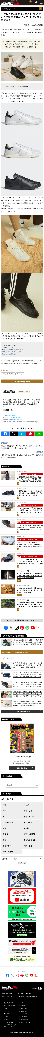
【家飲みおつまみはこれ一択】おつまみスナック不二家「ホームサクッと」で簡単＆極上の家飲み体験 (29, 590)
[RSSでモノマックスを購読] (36, 976)
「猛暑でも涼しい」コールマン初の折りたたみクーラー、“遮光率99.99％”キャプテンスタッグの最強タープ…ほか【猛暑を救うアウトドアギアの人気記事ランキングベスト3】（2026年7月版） (28, 675)
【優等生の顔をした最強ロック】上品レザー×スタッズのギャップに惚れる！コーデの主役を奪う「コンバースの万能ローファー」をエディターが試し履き (22, 44)
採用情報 (28, 993)
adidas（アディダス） (8, 374)
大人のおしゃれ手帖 (10, 1005)
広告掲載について (31, 997)
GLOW (6, 1016)
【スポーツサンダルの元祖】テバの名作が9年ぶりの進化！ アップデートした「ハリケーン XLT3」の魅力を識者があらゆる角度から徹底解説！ (29, 605)
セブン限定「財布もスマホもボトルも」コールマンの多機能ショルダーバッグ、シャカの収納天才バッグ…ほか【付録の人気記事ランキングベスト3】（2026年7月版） (27, 665)
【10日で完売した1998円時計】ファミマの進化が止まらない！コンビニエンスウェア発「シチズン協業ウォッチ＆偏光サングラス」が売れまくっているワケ (27, 694)
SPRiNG (6, 1014)
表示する (22, 863)
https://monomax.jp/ (16, 420)
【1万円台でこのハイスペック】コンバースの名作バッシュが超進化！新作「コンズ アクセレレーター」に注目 (29, 493)
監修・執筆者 (8, 851)
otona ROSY (24, 1011)
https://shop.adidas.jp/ (9, 354)
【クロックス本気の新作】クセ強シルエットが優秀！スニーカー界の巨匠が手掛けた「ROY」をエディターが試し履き (29, 510)
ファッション (8, 822)
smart (6, 1019)
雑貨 (19, 580)
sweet (23, 1005)
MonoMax (24, 1016)
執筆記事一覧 (7, 410)
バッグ (26, 805)
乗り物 (26, 828)
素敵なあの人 (25, 1008)
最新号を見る (22, 768)
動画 (4, 840)
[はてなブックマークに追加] (22, 433)
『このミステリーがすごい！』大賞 (10, 1026)
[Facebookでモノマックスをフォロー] (6, 629)
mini (5, 1008)
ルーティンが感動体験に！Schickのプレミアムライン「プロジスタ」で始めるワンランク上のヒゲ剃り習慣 (29, 576)
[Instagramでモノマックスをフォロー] (17, 629)
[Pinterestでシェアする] (30, 433)
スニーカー (31, 333)
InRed (22, 1003)
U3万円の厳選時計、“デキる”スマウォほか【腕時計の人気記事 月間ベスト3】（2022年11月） (21, 447)
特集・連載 (28, 845)
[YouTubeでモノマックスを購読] (33, 629)
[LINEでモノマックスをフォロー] (27, 629)
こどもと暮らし (30, 840)
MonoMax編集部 (24, 391)
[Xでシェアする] (14, 433)
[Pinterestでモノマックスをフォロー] (22, 629)
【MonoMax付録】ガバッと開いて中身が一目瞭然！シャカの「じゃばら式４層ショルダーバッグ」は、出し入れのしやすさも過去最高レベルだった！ (28, 642)
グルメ (19, 595)
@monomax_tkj (16, 417)
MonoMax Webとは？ (9, 993)
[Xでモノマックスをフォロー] (11, 629)
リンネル (6, 1011)
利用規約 (21, 997)
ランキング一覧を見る (22, 711)
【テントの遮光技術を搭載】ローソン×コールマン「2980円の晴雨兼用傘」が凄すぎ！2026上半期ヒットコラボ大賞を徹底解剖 (28, 703)
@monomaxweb (10, 415)
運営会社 (20, 993)
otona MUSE (24, 1014)
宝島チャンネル (8, 1003)
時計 (4, 810)
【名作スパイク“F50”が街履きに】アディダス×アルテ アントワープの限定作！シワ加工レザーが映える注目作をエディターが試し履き (29, 545)
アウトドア (28, 822)
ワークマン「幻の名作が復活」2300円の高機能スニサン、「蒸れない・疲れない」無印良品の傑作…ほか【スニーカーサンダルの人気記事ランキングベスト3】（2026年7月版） (30, 529)
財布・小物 (28, 810)
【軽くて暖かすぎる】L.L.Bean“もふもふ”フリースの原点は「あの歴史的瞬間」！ (22, 456)
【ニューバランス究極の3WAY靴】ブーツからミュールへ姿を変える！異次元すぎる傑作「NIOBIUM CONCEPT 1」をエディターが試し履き (30, 562)
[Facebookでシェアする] (5, 433)
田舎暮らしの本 (8, 1022)
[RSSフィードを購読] (38, 629)
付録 (4, 805)
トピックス (7, 845)
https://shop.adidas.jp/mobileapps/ (12, 350)
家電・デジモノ (30, 816)
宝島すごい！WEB (26, 1022)
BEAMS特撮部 (29, 834)
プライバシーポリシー (9, 997)
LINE (39, 433)
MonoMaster (25, 1019)
